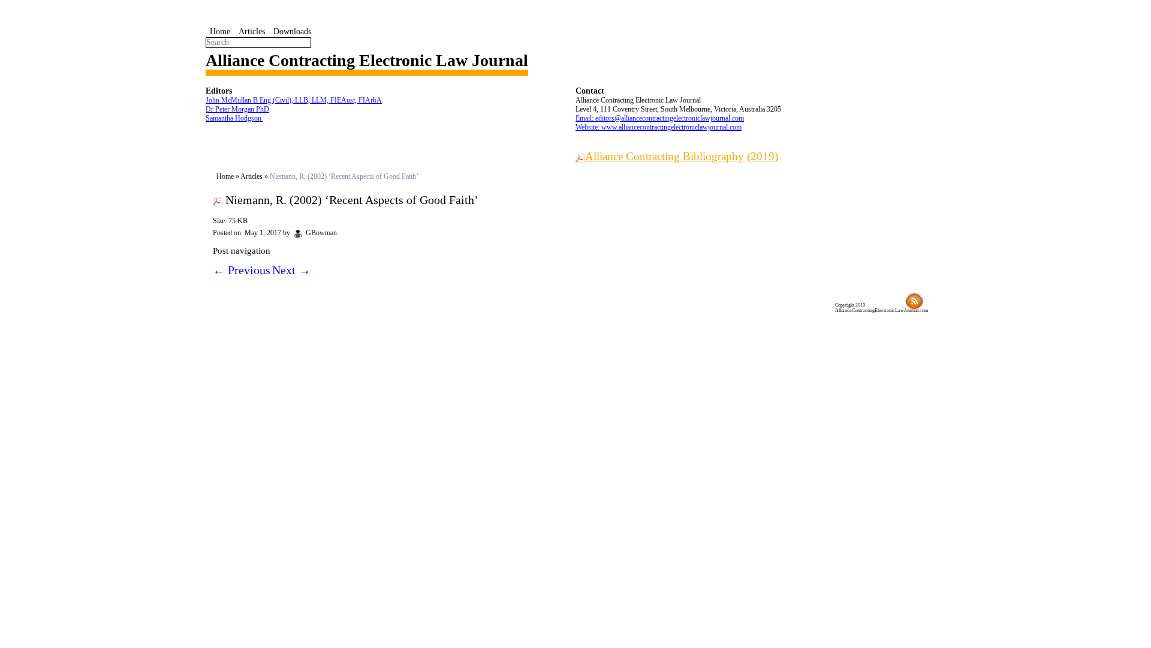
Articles (252, 31)
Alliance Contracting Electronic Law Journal (367, 60)
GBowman (321, 233)
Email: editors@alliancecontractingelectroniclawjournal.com (660, 118)
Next (291, 270)
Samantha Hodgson (234, 118)
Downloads (292, 31)
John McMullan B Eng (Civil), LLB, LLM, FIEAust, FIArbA (294, 100)
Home (220, 31)
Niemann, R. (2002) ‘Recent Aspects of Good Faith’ (351, 199)
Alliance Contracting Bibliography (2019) (681, 156)
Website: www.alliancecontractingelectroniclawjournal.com (659, 127)
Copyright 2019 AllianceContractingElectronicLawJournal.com (881, 307)
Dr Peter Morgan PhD (237, 109)
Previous (241, 270)
